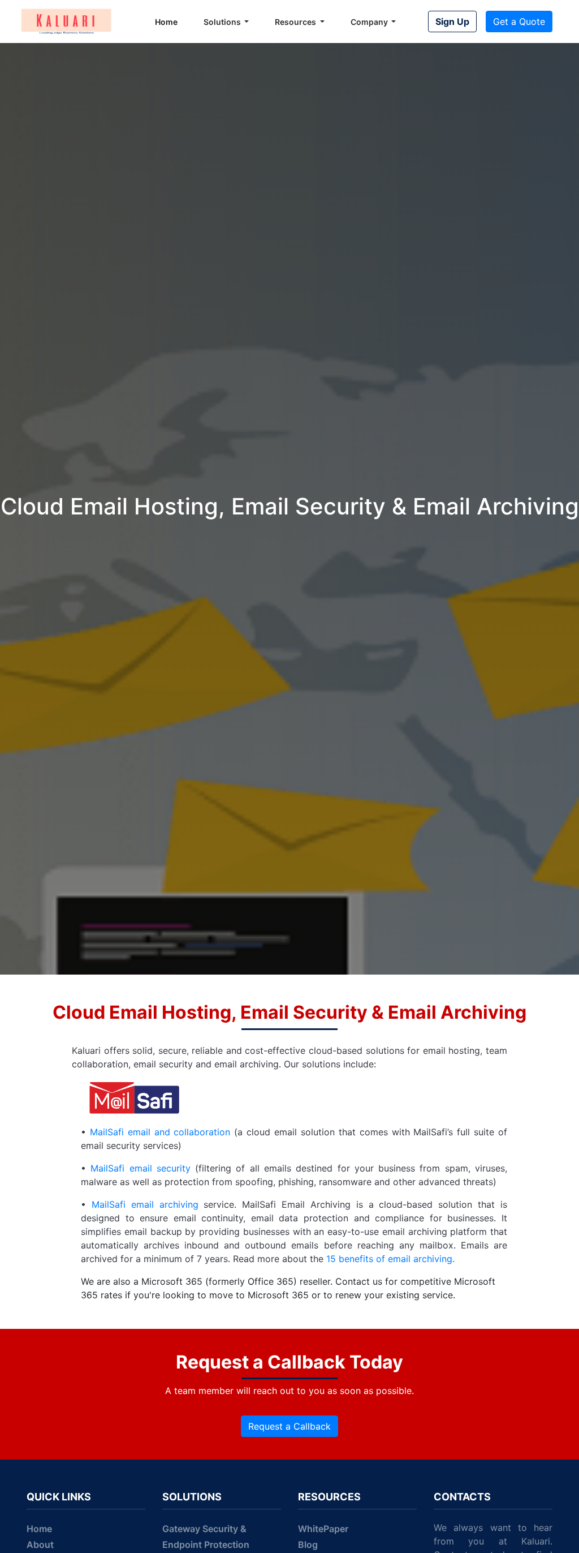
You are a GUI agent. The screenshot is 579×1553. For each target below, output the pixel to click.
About (40, 1544)
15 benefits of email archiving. (390, 1258)
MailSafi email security (140, 1168)
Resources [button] (296, 22)
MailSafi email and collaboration (160, 1132)
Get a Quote (519, 21)
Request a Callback (289, 1426)
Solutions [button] (223, 22)
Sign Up (452, 21)
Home (166, 22)
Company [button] (370, 22)
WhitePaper (323, 1528)
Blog (308, 1544)
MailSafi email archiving (145, 1204)
